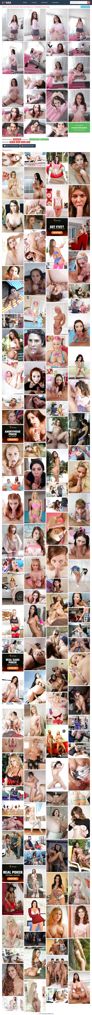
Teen (28, 142)
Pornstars (44, 2)
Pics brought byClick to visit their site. (79, 127)
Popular (34, 2)
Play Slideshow (86, 6)
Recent (25, 2)
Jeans (18, 142)
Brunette (12, 142)
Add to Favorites (12, 146)
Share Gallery (28, 146)
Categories (55, 2)
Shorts (23, 142)
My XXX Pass (44, 139)
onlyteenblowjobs (34, 139)
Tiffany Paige (17, 139)
